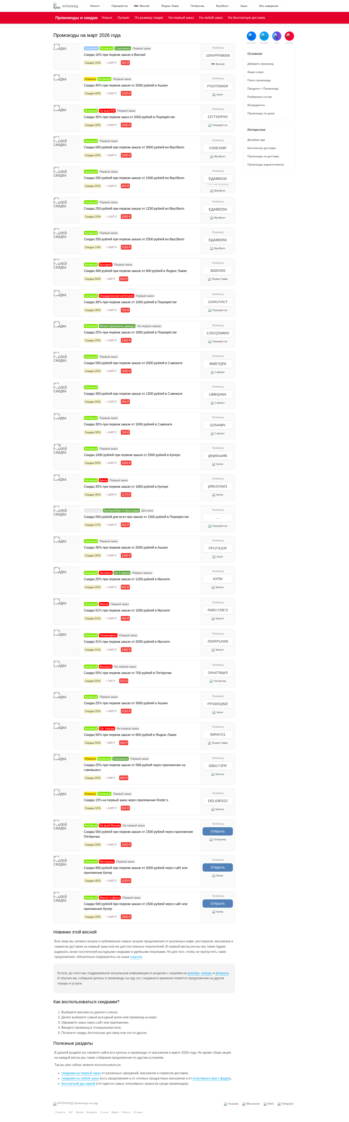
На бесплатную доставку (246, 17)
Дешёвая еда (256, 139)
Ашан (243, 5)
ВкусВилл (222, 5)
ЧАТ (70, 1112)
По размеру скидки (149, 17)
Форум (79, 1112)
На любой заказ (211, 17)
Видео (115, 1112)
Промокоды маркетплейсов (265, 164)
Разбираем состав (259, 96)
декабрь (194, 973)
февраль (222, 973)
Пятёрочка (197, 5)
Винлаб (144, 5)
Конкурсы (91, 1112)
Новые (107, 17)
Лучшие (123, 17)
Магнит (95, 5)
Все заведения (268, 5)
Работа (126, 1112)
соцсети (136, 956)
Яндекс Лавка (170, 5)
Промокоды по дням (260, 113)
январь (206, 973)
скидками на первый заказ (81, 1073)
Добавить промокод (260, 63)
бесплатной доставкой (78, 1083)
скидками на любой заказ (80, 1078)
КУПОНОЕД (70, 6)
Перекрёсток (119, 5)
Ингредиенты (256, 105)
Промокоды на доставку (263, 156)
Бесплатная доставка (261, 148)
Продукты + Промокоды (263, 88)
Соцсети (60, 1112)
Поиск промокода (259, 80)
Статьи (104, 1112)
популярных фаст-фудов (211, 1078)
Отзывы (137, 1112)
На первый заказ (181, 17)
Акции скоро (255, 72)
